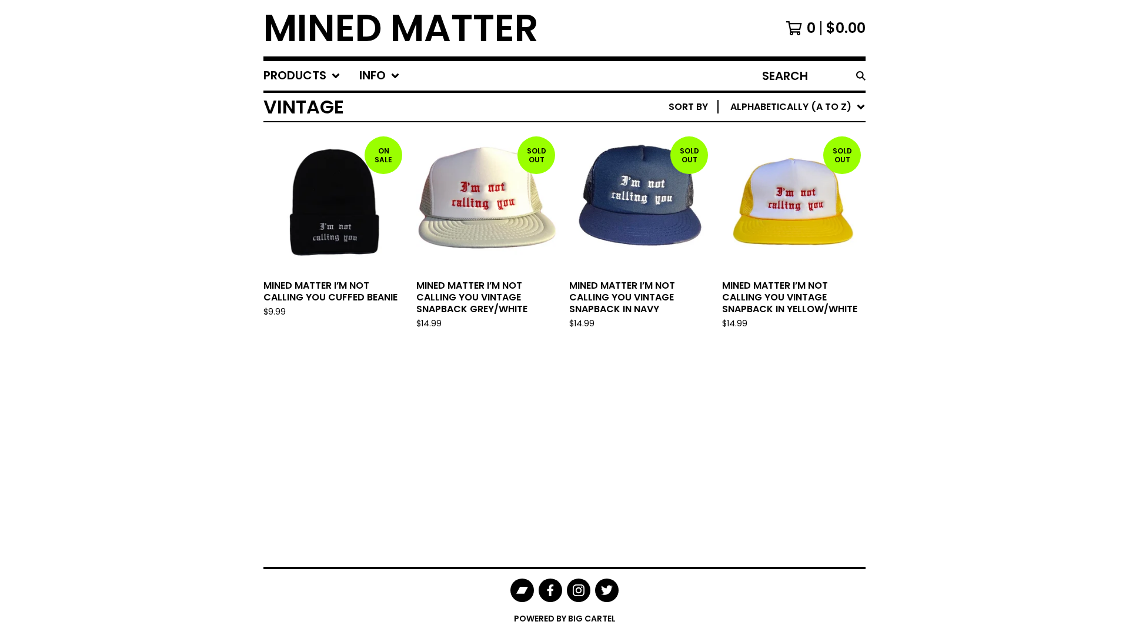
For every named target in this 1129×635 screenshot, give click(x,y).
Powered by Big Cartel (565, 618)
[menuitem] (301, 76)
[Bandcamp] (522, 590)
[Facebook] (550, 590)
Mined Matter (401, 28)
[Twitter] (607, 590)
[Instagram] (578, 590)
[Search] (860, 76)
